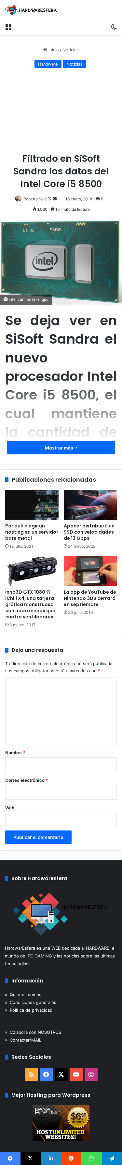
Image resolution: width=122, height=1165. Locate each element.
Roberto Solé (35, 198)
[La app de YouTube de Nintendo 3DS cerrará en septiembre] (90, 571)
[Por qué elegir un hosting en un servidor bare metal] (32, 505)
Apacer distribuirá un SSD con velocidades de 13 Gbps (89, 532)
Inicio (53, 49)
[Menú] (8, 27)
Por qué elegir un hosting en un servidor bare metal (31, 532)
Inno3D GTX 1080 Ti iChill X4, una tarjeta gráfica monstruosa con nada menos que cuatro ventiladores (30, 604)
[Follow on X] (50, 198)
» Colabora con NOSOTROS (33, 1032)
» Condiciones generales (30, 1002)
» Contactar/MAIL (23, 1040)
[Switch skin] (114, 27)
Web (9, 807)
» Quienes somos (23, 994)
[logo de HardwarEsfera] (31, 10)
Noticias (70, 49)
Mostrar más (59, 447)
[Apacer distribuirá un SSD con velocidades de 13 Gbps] (90, 505)
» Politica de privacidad (28, 1010)
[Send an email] (55, 198)
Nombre (15, 752)
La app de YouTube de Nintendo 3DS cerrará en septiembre (90, 598)
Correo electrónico (26, 780)
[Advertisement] (61, 112)
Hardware (48, 64)
